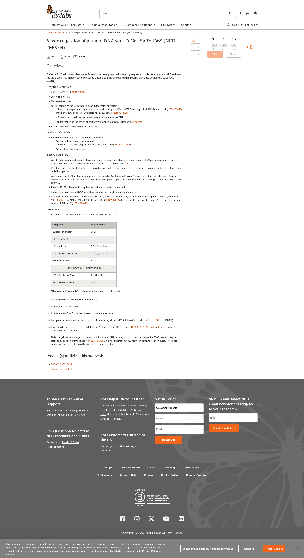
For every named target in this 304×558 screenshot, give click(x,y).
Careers (152, 467)
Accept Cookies (274, 548)
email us (51, 414)
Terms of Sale (128, 475)
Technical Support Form (74, 410)
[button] (230, 13)
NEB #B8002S (80, 203)
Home (49, 32)
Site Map (170, 467)
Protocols (60, 32)
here (127, 163)
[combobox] (163, 13)
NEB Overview (131, 467)
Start (215, 54)
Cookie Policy (169, 475)
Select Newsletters (224, 428)
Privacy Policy (150, 551)
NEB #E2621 (137, 327)
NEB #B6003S (112, 200)
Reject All (249, 548)
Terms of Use (191, 467)
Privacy (148, 475)
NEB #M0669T (59, 200)
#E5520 (161, 327)
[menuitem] (66, 25)
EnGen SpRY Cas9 (61, 364)
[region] (152, 548)
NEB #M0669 (79, 92)
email (104, 410)
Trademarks (104, 475)
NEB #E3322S (120, 112)
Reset (233, 54)
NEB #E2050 (174, 109)
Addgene (137, 122)
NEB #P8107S (96, 340)
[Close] (298, 548)
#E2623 (150, 327)
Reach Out (168, 439)
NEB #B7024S (122, 144)
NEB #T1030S (152, 320)
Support (109, 467)
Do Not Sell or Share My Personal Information (207, 548)
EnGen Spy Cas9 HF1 (62, 369)
